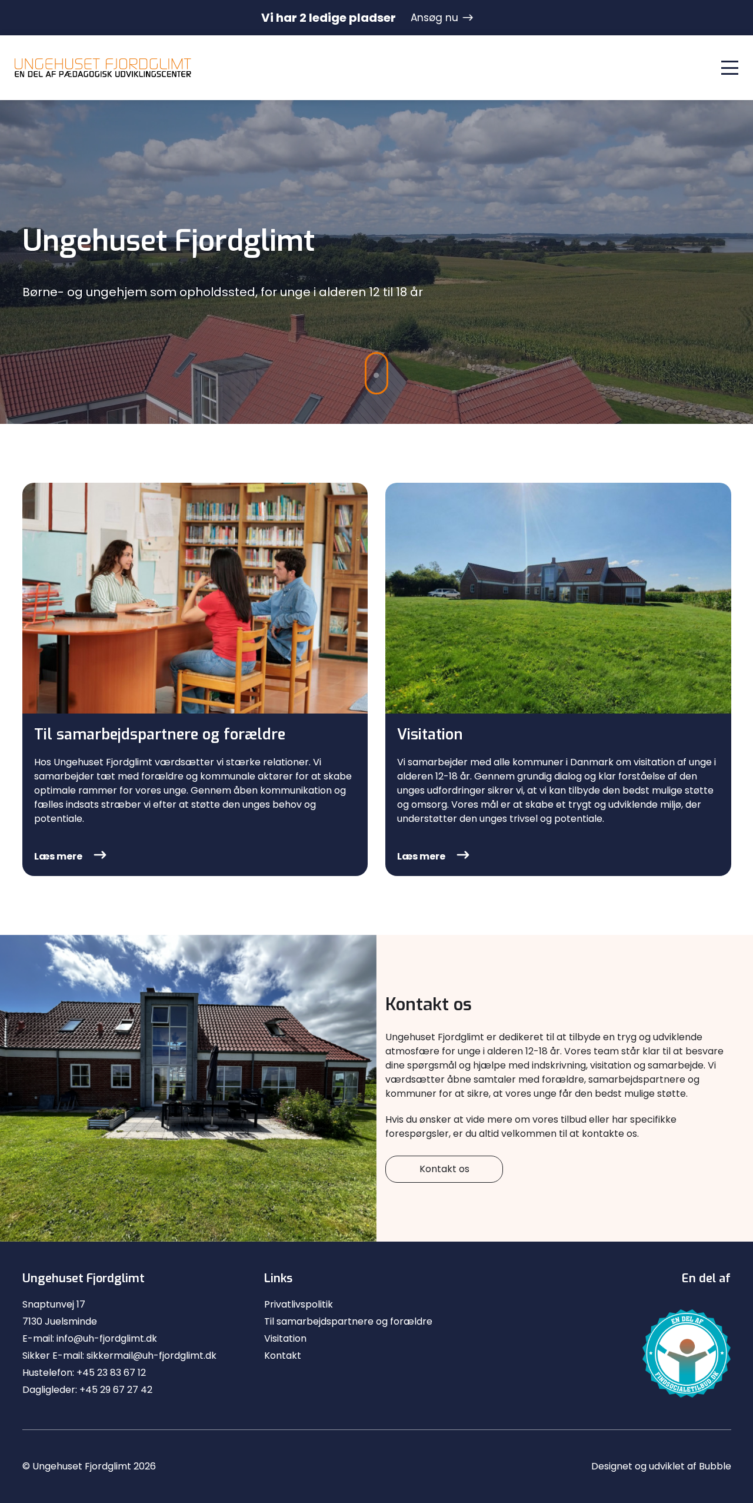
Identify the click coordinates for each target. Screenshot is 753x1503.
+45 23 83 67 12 (111, 1372)
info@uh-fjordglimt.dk (106, 1338)
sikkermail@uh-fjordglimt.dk (151, 1355)
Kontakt (282, 1355)
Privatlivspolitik (298, 1304)
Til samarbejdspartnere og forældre (348, 1321)
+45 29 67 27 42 (115, 1389)
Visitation (285, 1338)
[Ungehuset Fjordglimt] (103, 67)
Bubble (715, 1466)
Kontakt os (444, 1169)
